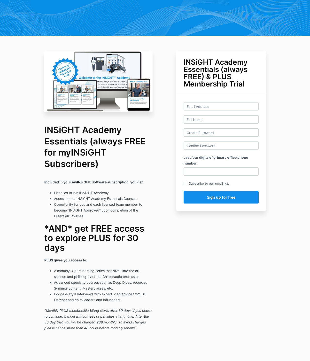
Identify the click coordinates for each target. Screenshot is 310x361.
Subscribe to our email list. (209, 183)
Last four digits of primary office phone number (216, 160)
